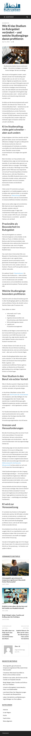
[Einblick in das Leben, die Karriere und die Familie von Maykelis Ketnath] (15, 604)
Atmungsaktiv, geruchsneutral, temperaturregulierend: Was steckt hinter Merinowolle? (13, 580)
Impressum (6, 733)
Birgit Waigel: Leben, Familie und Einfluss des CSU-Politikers (13, 616)
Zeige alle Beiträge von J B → (20, 651)
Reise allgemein (7, 721)
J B (13, 41)
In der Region (7, 712)
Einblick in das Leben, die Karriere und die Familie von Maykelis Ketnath (14, 607)
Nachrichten (5, 23)
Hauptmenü (10, 17)
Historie (5, 709)
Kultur (5, 715)
